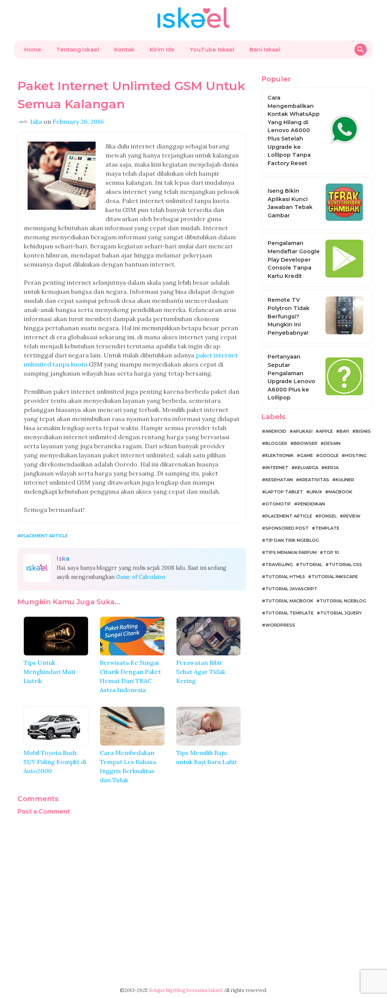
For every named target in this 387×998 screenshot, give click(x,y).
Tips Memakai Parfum (291, 552)
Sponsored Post (287, 528)
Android (275, 431)
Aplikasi (303, 431)
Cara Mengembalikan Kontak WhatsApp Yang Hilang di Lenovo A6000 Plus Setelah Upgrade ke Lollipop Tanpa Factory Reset (294, 130)
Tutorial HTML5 (285, 576)
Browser (305, 443)
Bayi (344, 431)
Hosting (356, 455)
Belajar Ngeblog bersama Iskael (185, 990)
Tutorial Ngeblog (343, 600)
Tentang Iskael (77, 49)
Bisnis (363, 431)
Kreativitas (314, 479)
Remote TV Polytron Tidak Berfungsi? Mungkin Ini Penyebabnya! (289, 316)
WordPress (280, 625)
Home (32, 49)
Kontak (124, 49)
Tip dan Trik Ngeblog (292, 540)
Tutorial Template (289, 613)
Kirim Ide (162, 49)
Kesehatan (279, 479)
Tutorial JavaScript (291, 588)
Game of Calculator (141, 577)
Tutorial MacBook (289, 600)
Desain (332, 443)
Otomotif (278, 504)
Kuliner (345, 479)
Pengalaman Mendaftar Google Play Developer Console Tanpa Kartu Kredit (294, 259)
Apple (326, 431)
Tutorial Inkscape (334, 576)
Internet (276, 467)
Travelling (279, 564)
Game (306, 455)
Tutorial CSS (345, 564)
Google (329, 455)
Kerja (332, 467)
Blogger (276, 443)
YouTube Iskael (212, 49)
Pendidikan (311, 504)
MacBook (340, 491)
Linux (316, 491)
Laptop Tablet (284, 491)
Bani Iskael (264, 49)
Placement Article (44, 535)
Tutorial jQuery (341, 613)
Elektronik (279, 455)
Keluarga (306, 467)
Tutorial (310, 564)
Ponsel (328, 516)
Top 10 (331, 552)
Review (352, 516)
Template (327, 528)
